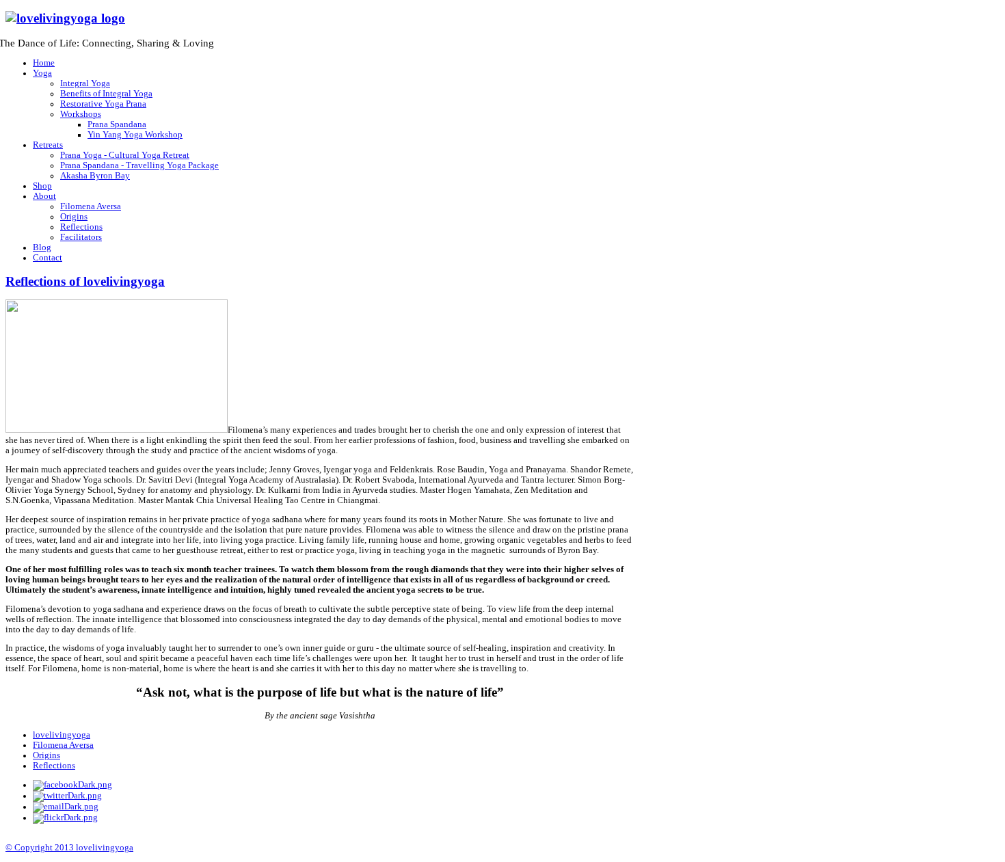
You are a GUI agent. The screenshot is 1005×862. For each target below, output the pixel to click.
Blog (42, 247)
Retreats (48, 145)
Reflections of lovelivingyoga (85, 281)
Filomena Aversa (90, 206)
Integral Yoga (85, 83)
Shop (42, 186)
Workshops (80, 114)
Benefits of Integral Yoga (106, 93)
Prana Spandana (117, 124)
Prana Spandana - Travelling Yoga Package (139, 165)
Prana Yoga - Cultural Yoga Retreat (124, 155)
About (44, 196)
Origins (74, 216)
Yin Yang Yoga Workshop (135, 134)
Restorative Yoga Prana (103, 104)
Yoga (42, 73)
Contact (47, 257)
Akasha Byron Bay (95, 175)
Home (44, 63)
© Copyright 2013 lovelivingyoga (69, 847)
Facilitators (81, 237)
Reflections (81, 227)
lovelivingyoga (61, 735)
